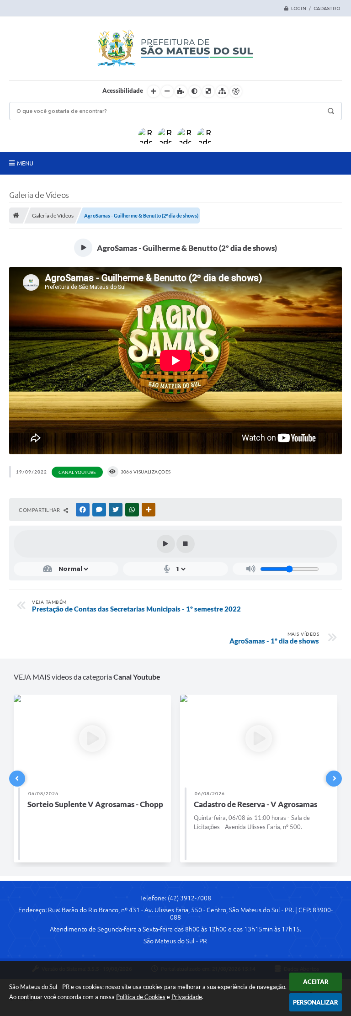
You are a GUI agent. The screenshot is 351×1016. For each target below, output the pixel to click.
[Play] (166, 544)
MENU (25, 163)
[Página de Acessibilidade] (236, 91)
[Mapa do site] (222, 91)
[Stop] (185, 544)
